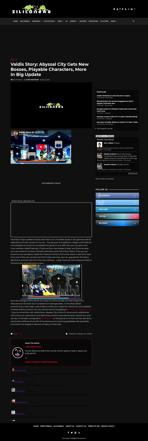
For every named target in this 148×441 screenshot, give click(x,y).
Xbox (60, 21)
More (113, 21)
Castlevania (47, 318)
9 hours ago (127, 160)
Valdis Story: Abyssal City (78, 334)
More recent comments (105, 179)
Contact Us (81, 426)
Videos (90, 334)
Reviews (82, 21)
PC (67, 21)
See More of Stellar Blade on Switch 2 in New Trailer (117, 122)
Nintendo (36, 21)
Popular (110, 136)
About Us (70, 426)
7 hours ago (107, 150)
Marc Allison (108, 143)
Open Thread (46, 426)
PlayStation (49, 21)
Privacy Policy (107, 426)
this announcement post (79, 309)
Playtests (104, 21)
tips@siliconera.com (78, 438)
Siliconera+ (25, 21)
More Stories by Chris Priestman (41, 362)
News (13, 59)
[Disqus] (51, 394)
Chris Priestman (32, 80)
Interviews (93, 21)
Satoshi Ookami (110, 154)
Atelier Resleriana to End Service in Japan (113, 96)
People (98, 136)
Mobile (73, 21)
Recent (104, 136)
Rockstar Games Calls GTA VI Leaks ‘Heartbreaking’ (117, 117)
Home (15, 21)
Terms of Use (94, 426)
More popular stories (104, 129)
